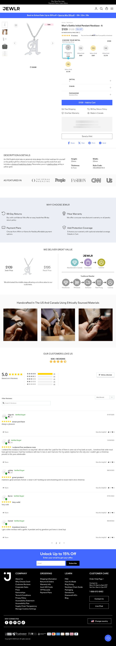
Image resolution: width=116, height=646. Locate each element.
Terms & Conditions (23, 595)
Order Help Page (96, 579)
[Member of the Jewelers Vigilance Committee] (32, 634)
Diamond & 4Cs (71, 595)
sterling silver (52, 164)
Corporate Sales (21, 587)
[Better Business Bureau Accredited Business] (8, 634)
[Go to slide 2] (5, 32)
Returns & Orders (47, 581)
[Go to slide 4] (5, 46)
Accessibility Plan (22, 603)
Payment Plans (46, 592)
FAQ (66, 579)
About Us (19, 579)
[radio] (68, 51)
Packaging (69, 590)
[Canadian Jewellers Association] (42, 634)
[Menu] (112, 8)
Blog (66, 598)
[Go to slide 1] (5, 25)
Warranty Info (45, 584)
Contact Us (99, 599)
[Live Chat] (108, 638)
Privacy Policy (20, 598)
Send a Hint (87, 136)
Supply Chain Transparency (26, 606)
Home (63, 22)
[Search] (101, 8)
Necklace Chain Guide (74, 587)
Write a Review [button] (106, 375)
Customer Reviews (22, 584)
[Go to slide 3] (5, 39)
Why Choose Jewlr (22, 581)
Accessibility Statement (24, 601)
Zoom (34, 67)
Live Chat (99, 606)
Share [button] (6, 432)
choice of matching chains (21, 164)
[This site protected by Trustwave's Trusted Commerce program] (19, 634)
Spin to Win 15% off (66, 15)
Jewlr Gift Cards (46, 587)
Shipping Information (48, 579)
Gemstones (69, 592)
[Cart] (106, 8)
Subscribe (73, 563)
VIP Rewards (45, 590)
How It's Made (70, 581)
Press (17, 590)
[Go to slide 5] (5, 54)
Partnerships (20, 592)
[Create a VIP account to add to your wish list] (16, 25)
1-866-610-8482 (96, 592)
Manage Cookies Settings (25, 609)
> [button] (64, 543)
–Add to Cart (87, 103)
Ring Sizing (69, 584)
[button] (109, 432)
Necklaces (70, 22)
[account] (96, 8)
